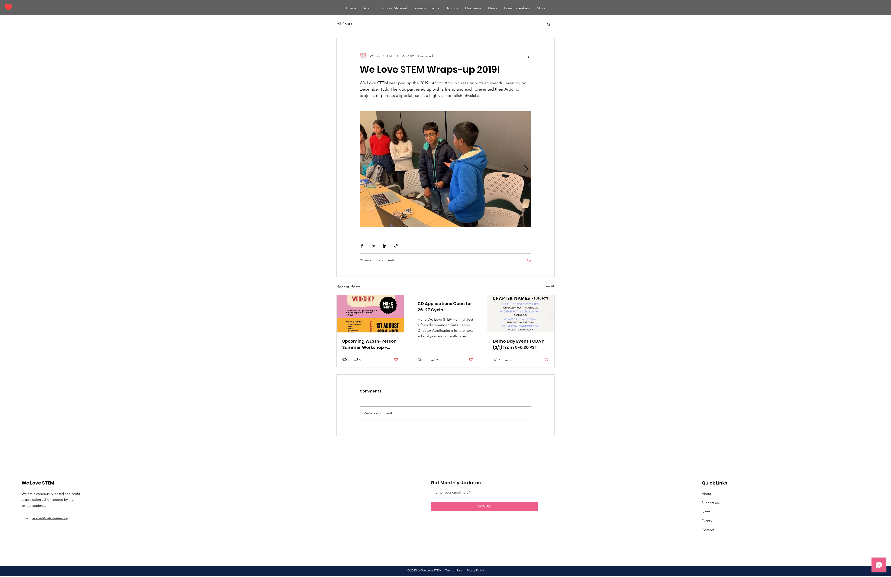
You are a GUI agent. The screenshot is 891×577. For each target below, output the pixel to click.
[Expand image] (445, 169)
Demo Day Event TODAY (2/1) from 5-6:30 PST (518, 344)
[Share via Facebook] (362, 246)
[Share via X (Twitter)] (373, 246)
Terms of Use (453, 570)
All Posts (344, 23)
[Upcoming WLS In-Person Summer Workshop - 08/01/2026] (370, 313)
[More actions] (528, 56)
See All (549, 286)
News (706, 512)
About (706, 493)
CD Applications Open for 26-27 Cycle (445, 307)
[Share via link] (396, 246)
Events (707, 521)
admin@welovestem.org (50, 518)
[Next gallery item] (526, 169)
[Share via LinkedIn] (384, 246)
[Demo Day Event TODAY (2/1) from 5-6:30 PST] (520, 313)
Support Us (710, 502)
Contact (708, 530)
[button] (426, 8)
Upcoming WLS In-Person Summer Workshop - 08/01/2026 (369, 344)
